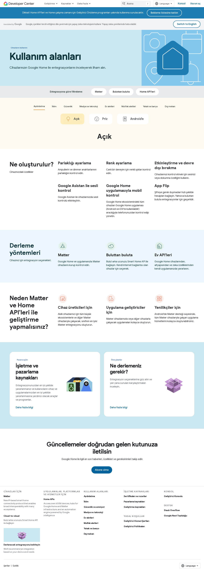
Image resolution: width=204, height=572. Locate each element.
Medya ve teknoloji (93, 512)
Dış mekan (89, 533)
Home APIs (49, 499)
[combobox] (136, 3)
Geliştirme (49, 3)
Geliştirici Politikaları (134, 526)
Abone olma (102, 469)
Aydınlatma (89, 496)
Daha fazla (82, 3)
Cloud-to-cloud (11, 516)
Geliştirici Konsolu (173, 496)
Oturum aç (195, 3)
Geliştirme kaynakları (134, 507)
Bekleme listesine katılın (164, 12)
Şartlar (7, 566)
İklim (86, 501)
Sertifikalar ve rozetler (135, 496)
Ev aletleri (89, 517)
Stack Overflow (172, 510)
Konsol (181, 3)
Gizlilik (16, 566)
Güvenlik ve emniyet (94, 507)
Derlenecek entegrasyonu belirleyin (22, 544)
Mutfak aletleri (91, 523)
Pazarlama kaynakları (134, 501)
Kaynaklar (66, 3)
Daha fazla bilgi (24, 407)
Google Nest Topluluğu (175, 515)
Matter (7, 496)
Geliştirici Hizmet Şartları (136, 521)
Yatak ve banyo (91, 528)
